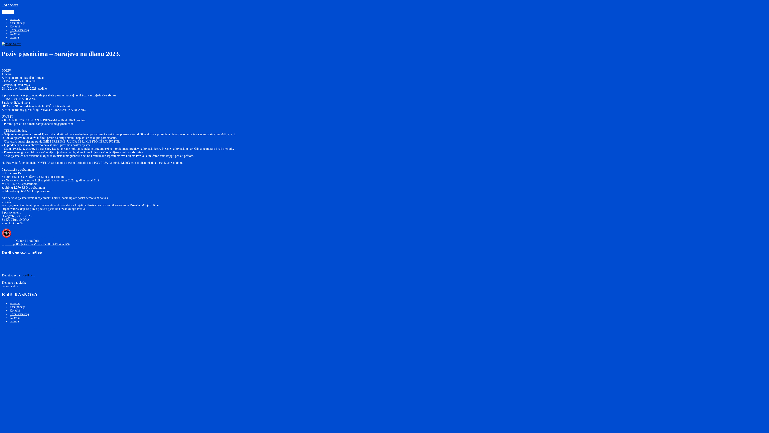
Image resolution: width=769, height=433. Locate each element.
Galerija (15, 33)
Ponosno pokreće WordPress (37, 328)
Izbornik (7, 12)
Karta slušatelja (19, 30)
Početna (15, 19)
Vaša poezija (17, 22)
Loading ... (28, 275)
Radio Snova (10, 5)
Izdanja (14, 37)
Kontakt (15, 26)
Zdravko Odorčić (22, 237)
